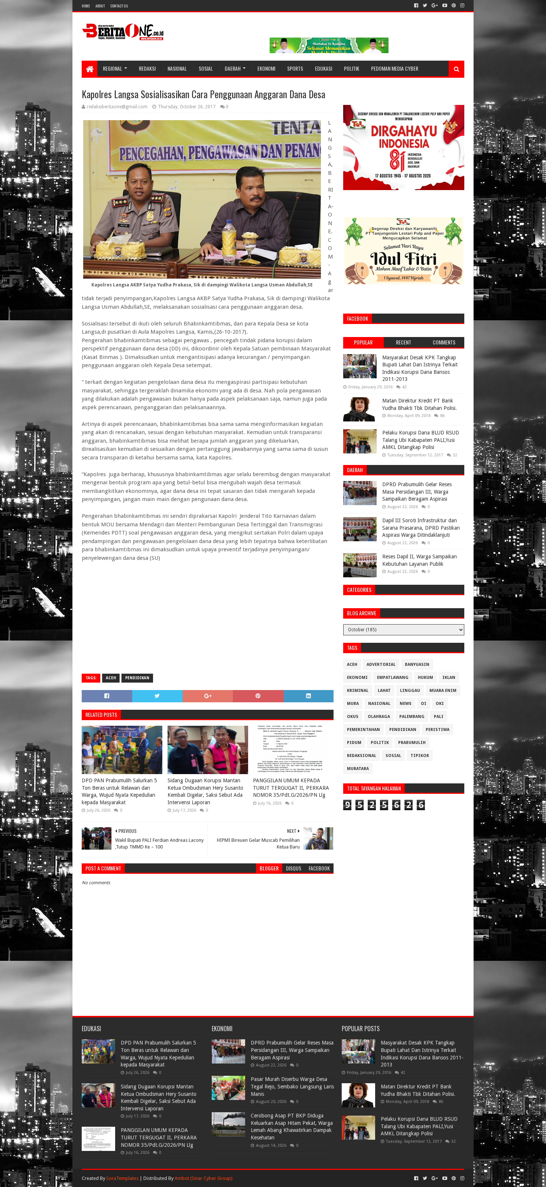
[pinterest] (453, 5)
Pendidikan (137, 678)
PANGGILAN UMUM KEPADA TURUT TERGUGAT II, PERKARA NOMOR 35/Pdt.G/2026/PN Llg (291, 787)
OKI (440, 703)
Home (86, 6)
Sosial (206, 68)
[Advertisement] (208, 614)
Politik (351, 68)
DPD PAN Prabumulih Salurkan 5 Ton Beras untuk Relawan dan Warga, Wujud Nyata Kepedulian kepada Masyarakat (119, 791)
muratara (358, 768)
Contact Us (119, 6)
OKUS (352, 716)
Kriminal (357, 690)
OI (423, 703)
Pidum (354, 742)
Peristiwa (437, 729)
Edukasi (323, 68)
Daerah (233, 68)
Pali (438, 716)
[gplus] (434, 5)
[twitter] (425, 5)
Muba (353, 703)
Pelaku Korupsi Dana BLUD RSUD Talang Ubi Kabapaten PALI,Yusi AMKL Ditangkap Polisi (420, 440)
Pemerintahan (363, 729)
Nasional (177, 68)
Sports (295, 68)
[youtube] (445, 5)
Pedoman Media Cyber (394, 68)
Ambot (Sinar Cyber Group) (204, 1178)
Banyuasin (417, 664)
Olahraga (379, 716)
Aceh (111, 678)
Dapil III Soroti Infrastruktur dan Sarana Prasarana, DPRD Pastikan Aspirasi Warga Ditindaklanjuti (421, 527)
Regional (112, 68)
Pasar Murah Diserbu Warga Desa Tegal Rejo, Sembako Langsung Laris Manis (292, 1086)
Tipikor (419, 755)
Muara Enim (442, 690)
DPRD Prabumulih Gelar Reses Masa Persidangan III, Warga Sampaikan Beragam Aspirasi (417, 491)
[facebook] (416, 5)
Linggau (410, 690)
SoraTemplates (122, 1178)
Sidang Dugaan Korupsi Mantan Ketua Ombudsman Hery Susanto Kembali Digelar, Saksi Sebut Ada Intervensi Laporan (205, 791)
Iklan (448, 677)
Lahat (384, 690)
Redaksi (147, 68)
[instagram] (461, 5)
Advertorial (381, 664)
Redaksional (361, 755)
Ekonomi (266, 68)
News (406, 703)
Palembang (412, 716)
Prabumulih (412, 742)
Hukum (425, 677)
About (100, 6)
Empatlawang (393, 677)
